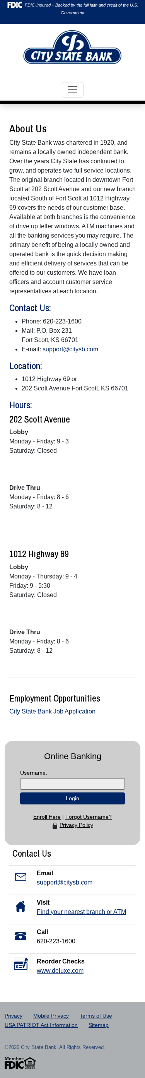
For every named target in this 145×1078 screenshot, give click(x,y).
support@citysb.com (70, 349)
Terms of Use (96, 1016)
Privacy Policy (76, 825)
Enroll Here (47, 817)
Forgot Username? (88, 817)
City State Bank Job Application (52, 711)
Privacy (13, 1016)
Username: (33, 773)
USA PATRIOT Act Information (41, 1025)
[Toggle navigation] (73, 90)
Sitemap (99, 1025)
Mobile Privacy (51, 1016)
